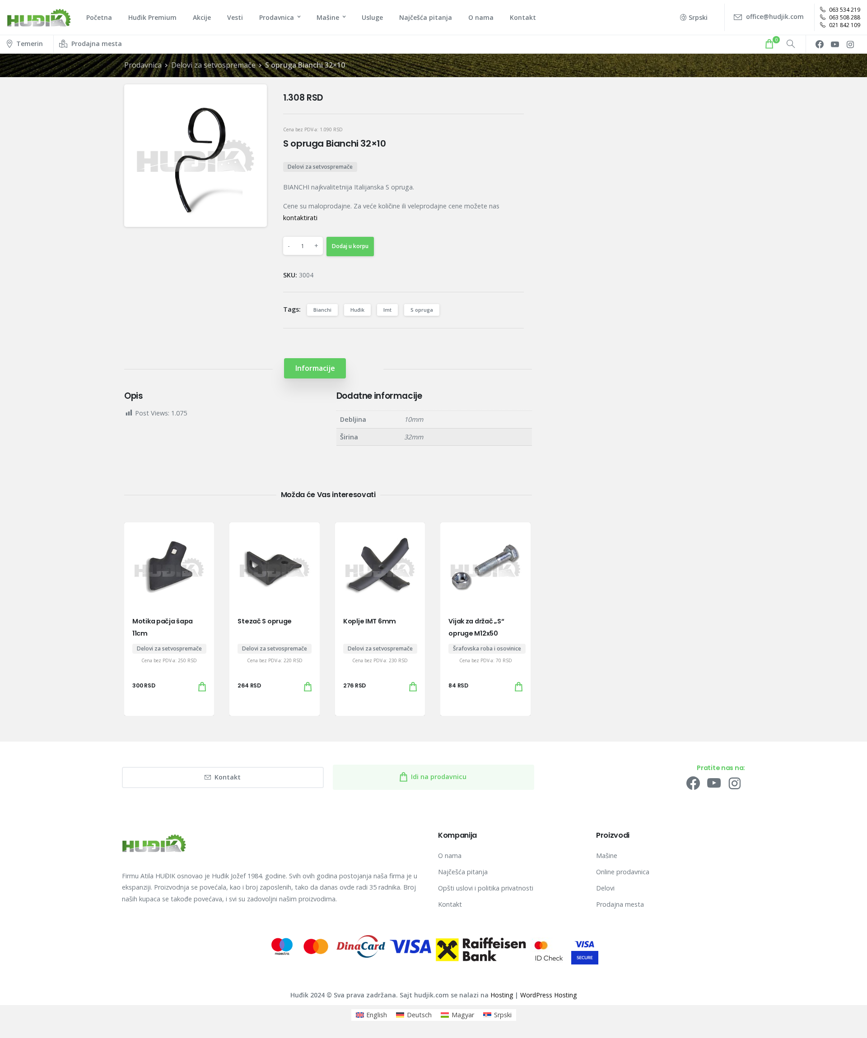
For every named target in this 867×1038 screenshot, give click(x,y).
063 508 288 (844, 17)
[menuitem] (371, 1015)
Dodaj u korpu (350, 246)
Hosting (501, 995)
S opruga (421, 309)
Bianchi (322, 309)
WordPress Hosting (548, 995)
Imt (387, 309)
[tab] (315, 368)
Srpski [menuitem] (503, 1014)
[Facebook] (819, 44)
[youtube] (835, 44)
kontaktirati (300, 217)
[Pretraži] (791, 44)
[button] (252, 99)
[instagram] (850, 44)
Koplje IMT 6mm (369, 621)
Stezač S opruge (265, 621)
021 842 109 (844, 25)
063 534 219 (844, 10)
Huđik (357, 309)
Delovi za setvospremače (213, 65)
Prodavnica (143, 65)
